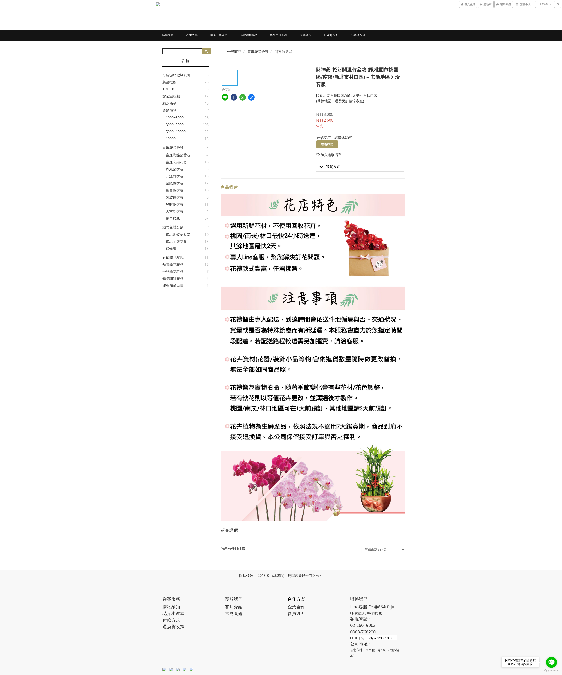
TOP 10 (168, 89)
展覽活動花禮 (248, 35)
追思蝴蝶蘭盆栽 (178, 234)
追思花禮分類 (173, 227)
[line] (225, 97)
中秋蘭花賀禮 (173, 271)
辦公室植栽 (171, 96)
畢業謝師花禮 (173, 278)
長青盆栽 (173, 218)
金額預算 (169, 110)
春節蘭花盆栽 (173, 257)
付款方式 (171, 620)
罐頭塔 (171, 248)
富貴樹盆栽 (174, 190)
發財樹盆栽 (174, 204)
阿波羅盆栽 (174, 197)
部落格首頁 (358, 35)
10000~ (172, 138)
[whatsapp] (242, 97)
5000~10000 (176, 131)
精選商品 (167, 35)
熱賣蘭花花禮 (173, 264)
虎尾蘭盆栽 (174, 169)
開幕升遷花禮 (218, 35)
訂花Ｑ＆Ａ (331, 35)
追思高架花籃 (176, 241)
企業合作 (305, 35)
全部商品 (234, 51)
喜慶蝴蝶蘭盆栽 (178, 155)
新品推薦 (169, 82)
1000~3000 (175, 117)
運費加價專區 (173, 285)
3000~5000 (175, 124)
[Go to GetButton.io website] (551, 670)
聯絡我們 (327, 144)
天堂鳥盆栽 (174, 211)
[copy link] (251, 97)
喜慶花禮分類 (173, 147)
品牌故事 (192, 35)
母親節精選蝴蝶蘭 (176, 75)
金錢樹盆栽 (174, 183)
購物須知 (171, 607)
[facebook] (234, 97)
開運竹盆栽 (174, 176)
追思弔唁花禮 (278, 35)
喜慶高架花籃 (176, 162)
